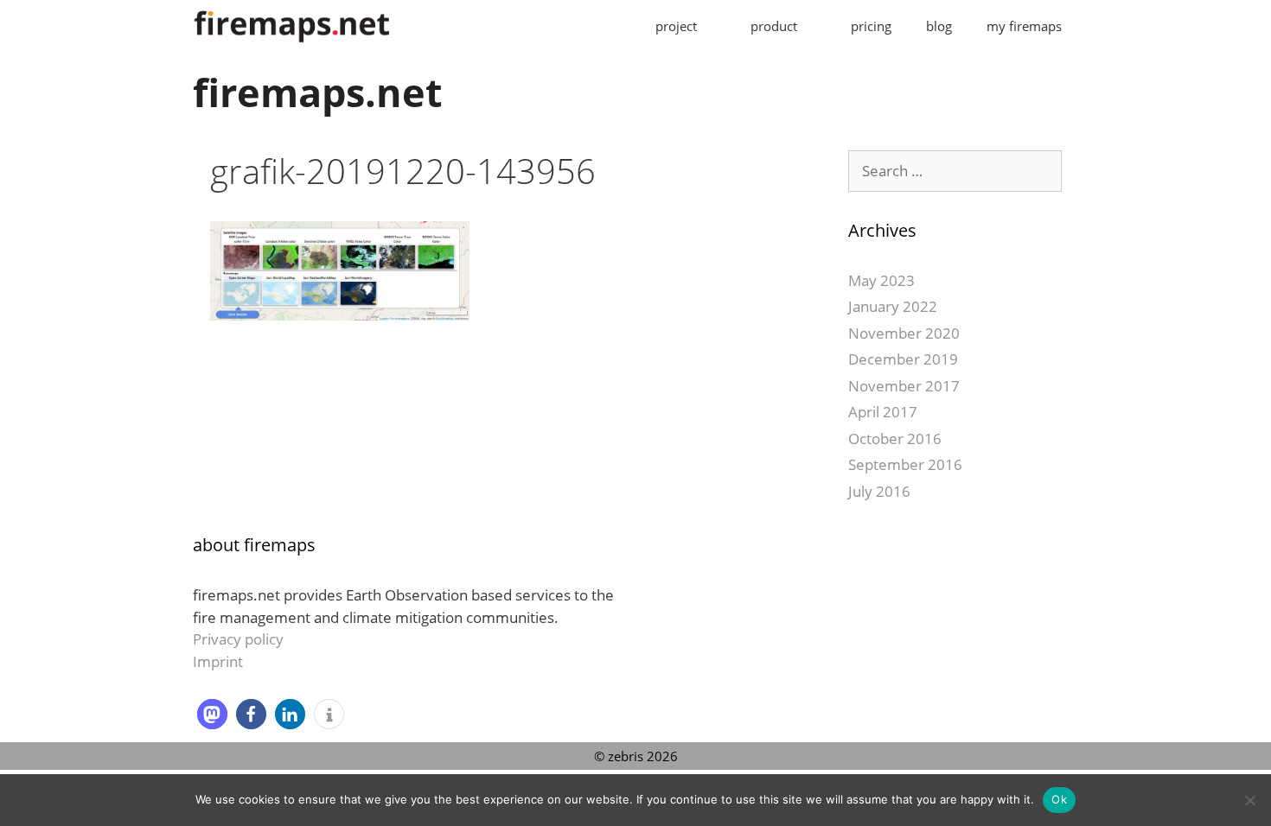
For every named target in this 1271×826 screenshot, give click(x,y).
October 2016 (895, 438)
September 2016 (905, 464)
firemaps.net (318, 92)
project (676, 26)
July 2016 (879, 491)
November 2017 (904, 386)
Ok (1059, 799)
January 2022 (892, 306)
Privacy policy (238, 639)
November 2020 (904, 333)
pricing (871, 26)
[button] (212, 714)
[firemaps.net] (292, 26)
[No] (1249, 800)
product (773, 26)
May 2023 (881, 280)
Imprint (218, 661)
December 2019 (903, 359)
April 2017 (882, 412)
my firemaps (1024, 26)
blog (939, 26)
